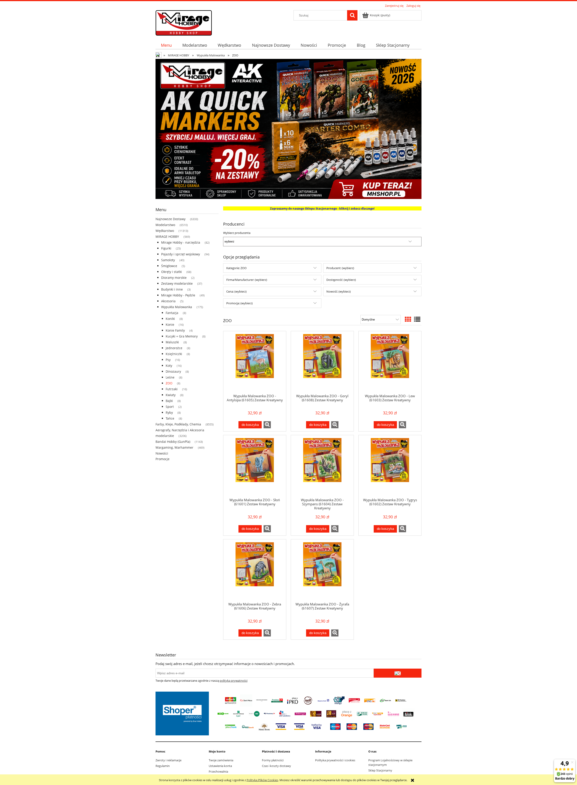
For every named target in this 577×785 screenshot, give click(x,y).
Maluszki (172, 342)
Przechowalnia (218, 771)
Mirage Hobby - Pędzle (178, 295)
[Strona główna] (184, 22)
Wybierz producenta (236, 232)
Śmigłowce (169, 266)
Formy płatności (273, 760)
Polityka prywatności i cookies (335, 760)
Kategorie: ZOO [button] (236, 268)
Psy (168, 360)
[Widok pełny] (417, 319)
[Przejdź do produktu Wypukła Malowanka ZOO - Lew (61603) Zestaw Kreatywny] (390, 362)
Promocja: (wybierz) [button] (239, 303)
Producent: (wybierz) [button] (340, 268)
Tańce (170, 418)
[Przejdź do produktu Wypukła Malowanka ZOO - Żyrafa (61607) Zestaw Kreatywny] (322, 570)
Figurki (166, 248)
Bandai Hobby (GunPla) (173, 441)
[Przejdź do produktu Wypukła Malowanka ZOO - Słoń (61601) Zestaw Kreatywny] (254, 466)
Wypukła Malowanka (176, 307)
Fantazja (172, 313)
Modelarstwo (165, 225)
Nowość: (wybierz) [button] (338, 291)
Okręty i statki (171, 272)
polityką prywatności (233, 681)
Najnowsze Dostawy (170, 219)
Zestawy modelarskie (177, 283)
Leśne (170, 377)
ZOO (169, 383)
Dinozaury (173, 371)
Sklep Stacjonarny (380, 770)
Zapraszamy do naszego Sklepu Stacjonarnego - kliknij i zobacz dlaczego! (322, 208)
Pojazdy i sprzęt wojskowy (180, 254)
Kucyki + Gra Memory (182, 336)
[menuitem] (166, 45)
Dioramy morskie (174, 277)
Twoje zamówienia (221, 760)
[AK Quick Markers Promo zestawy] (288, 129)
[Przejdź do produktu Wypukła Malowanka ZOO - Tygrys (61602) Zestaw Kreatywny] (390, 466)
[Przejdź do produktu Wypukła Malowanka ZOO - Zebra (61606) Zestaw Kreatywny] (254, 570)
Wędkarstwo (165, 231)
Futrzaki (172, 389)
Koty (169, 365)
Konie (170, 324)
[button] (267, 424)
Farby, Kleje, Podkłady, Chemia (178, 424)
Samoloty (168, 260)
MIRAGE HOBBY (167, 236)
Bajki (169, 401)
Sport (170, 406)
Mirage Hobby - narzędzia (180, 242)
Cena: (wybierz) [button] (236, 291)
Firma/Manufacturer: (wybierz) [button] (246, 280)
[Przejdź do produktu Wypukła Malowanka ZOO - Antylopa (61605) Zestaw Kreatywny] (254, 362)
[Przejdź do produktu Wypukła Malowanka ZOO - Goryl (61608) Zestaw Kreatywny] (322, 362)
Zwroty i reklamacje (168, 760)
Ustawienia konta (220, 766)
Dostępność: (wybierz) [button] (341, 280)
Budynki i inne (172, 289)
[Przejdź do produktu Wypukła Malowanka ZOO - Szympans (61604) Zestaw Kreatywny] (322, 466)
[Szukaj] (352, 15)
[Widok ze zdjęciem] (408, 319)
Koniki (170, 318)
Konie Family (175, 330)
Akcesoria (168, 301)
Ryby (169, 412)
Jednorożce (174, 348)
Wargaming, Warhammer (174, 447)
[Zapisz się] (397, 673)
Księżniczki (174, 354)
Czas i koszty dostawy (276, 766)
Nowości (162, 453)
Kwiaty (171, 395)
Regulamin (163, 766)
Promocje (162, 459)
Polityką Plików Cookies (262, 780)
